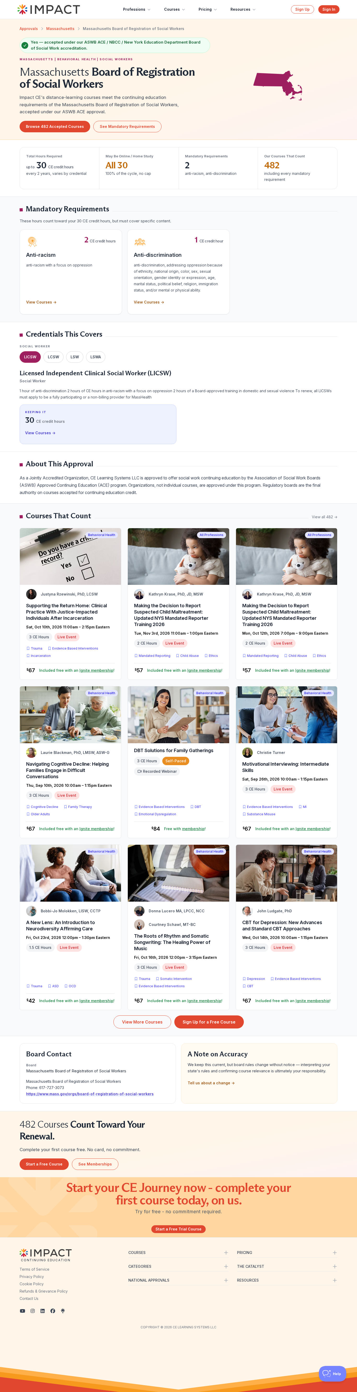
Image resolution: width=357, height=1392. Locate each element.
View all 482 (324, 517)
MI (306, 807)
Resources (240, 9)
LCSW (53, 357)
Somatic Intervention (176, 979)
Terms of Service (34, 1269)
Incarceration (41, 656)
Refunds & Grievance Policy (44, 1291)
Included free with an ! (76, 670)
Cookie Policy (32, 1284)
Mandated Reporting (154, 656)
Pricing (205, 9)
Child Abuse (189, 656)
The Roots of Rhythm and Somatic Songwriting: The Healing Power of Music (172, 942)
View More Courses (142, 1022)
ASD (56, 986)
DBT (199, 807)
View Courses (41, 302)
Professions (134, 9)
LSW (75, 357)
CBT (251, 986)
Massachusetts (60, 28)
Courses (172, 9)
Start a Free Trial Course (178, 1229)
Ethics (213, 656)
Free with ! (185, 828)
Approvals (29, 28)
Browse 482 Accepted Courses (55, 126)
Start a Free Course (44, 1164)
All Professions (211, 535)
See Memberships (95, 1164)
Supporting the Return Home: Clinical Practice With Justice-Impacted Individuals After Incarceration (66, 612)
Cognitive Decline (44, 807)
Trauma (36, 648)
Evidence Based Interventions (75, 648)
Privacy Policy (32, 1276)
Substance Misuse (261, 814)
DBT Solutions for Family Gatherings (174, 750)
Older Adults (40, 814)
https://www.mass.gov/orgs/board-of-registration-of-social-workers (90, 1094)
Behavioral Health (101, 535)
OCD (73, 986)
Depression (256, 979)
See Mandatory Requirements (127, 126)
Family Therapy (80, 807)
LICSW (30, 357)
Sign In (329, 9)
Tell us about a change (211, 1083)
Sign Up (302, 9)
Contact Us (29, 1298)
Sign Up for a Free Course (209, 1022)
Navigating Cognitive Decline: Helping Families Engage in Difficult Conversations (67, 770)
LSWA (95, 357)
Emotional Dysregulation (157, 814)
